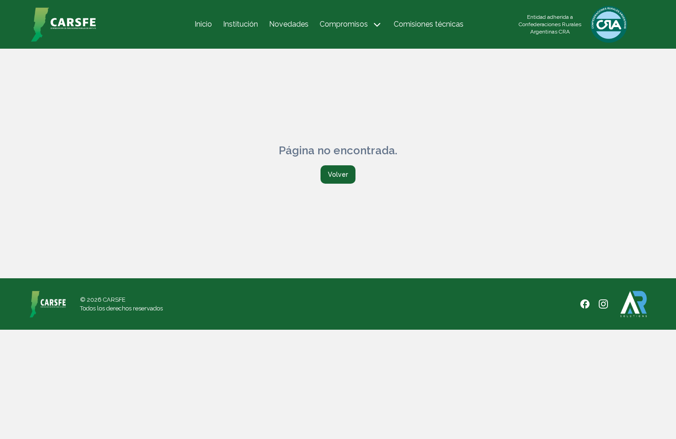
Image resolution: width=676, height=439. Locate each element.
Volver (338, 174)
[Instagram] (603, 304)
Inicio (203, 24)
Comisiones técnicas (429, 24)
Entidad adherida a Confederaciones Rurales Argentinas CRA (550, 24)
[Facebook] (585, 304)
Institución (240, 24)
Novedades (289, 24)
